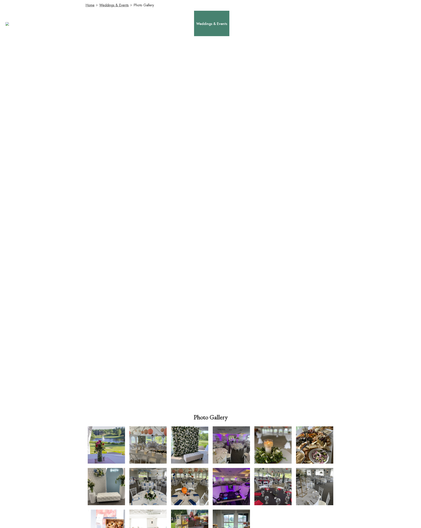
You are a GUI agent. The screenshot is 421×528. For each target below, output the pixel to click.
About (175, 23)
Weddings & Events (211, 23)
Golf (188, 23)
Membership (241, 23)
